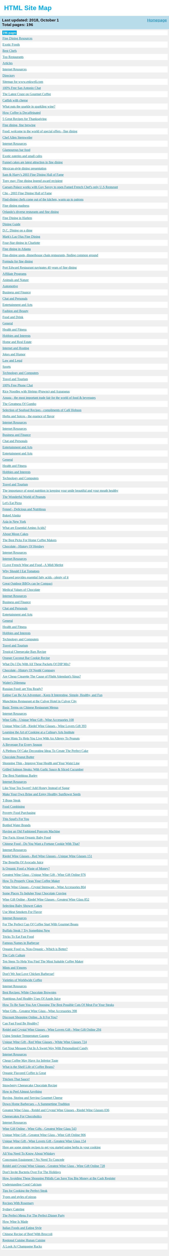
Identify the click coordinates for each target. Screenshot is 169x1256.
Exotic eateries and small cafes (22, 156)
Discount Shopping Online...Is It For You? (30, 1017)
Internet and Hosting (15, 348)
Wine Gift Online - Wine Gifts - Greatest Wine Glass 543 (39, 1128)
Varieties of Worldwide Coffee (22, 980)
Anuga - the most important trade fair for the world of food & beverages (49, 397)
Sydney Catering (13, 1209)
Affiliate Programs (14, 273)
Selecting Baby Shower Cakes (22, 905)
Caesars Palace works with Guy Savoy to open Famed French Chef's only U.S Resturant (60, 187)
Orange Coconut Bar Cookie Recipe (26, 658)
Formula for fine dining (17, 261)
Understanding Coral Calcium (21, 1184)
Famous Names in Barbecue (20, 943)
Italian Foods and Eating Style (22, 1228)
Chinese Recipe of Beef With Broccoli (27, 1234)
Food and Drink (12, 317)
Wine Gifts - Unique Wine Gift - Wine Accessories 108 (38, 720)
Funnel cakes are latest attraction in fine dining (32, 162)
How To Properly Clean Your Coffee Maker (31, 881)
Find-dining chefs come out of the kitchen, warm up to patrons (42, 199)
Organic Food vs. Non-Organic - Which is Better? (35, 949)
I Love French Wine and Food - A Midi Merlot (32, 565)
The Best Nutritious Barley (20, 775)
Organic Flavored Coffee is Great (24, 1073)
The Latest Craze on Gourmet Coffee (26, 94)
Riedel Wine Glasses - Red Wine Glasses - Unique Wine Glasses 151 (47, 856)
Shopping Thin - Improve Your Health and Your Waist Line (41, 763)
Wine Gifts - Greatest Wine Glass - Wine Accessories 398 (39, 1011)
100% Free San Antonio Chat (21, 88)
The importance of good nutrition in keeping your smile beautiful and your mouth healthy (60, 490)
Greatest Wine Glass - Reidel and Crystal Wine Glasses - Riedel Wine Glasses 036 (55, 1110)
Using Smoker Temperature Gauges (25, 1036)
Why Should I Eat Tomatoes (20, 571)
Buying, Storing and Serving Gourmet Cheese (32, 1097)
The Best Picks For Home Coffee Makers (29, 540)
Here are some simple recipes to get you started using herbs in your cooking (51, 1147)
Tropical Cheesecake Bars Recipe (24, 651)
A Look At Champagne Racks (22, 1246)
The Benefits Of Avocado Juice (22, 862)
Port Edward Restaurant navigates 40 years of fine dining (39, 267)
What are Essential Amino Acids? (24, 527)
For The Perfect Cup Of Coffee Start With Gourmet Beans (40, 924)
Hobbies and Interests (16, 335)
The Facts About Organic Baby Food (26, 837)
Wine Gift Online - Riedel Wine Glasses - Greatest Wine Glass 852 (45, 899)
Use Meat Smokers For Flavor (22, 912)
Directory (8, 75)
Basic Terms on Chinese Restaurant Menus (30, 707)
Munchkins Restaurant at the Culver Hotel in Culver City (39, 701)
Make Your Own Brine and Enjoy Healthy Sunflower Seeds (41, 794)
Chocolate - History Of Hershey (23, 546)
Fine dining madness (15, 205)
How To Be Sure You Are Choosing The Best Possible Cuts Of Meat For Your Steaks (58, 1005)
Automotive (10, 286)
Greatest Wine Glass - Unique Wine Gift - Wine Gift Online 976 (44, 874)
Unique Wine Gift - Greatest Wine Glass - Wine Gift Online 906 (44, 1135)
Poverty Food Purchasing (18, 812)
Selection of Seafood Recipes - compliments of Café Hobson (41, 410)
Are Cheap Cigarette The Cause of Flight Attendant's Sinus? (41, 676)
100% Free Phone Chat (17, 385)
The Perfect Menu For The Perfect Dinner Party (33, 1215)
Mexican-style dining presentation (24, 168)
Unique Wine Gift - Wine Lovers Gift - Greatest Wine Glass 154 (44, 1141)
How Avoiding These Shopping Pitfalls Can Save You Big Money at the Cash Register (58, 1178)
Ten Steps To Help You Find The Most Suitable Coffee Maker (42, 961)
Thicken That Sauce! (16, 1079)
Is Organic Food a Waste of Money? (26, 868)
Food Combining (13, 806)
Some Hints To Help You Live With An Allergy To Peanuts (41, 738)
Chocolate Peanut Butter (18, 757)
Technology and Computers (20, 373)
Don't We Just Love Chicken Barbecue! (28, 974)
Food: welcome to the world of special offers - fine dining (39, 131)
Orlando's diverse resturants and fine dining (30, 212)
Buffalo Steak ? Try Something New (26, 930)
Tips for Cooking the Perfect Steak (24, 1190)
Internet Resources (14, 69)
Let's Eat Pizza (12, 503)
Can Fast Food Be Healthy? (20, 1023)
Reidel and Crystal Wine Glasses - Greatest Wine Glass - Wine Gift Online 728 (53, 1166)
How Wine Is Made (15, 1221)
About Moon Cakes (15, 534)
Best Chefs (9, 50)
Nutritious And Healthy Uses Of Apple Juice (31, 998)
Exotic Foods (11, 44)
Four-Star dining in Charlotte (21, 243)
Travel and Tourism (15, 379)
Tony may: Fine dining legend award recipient (32, 181)
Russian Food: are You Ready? (22, 689)
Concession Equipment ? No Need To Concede (33, 1159)
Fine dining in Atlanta (16, 249)
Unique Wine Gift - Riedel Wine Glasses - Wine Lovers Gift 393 (44, 726)
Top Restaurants (12, 57)
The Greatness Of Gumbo (19, 404)
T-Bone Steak (11, 800)
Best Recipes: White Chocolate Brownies (29, 992)
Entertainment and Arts (17, 304)
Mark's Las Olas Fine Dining (21, 236)
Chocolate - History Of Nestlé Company (28, 670)
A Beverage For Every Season (22, 744)
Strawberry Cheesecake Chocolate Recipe (29, 1085)
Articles (7, 63)
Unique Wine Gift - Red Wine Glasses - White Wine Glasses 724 (44, 1042)
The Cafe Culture (13, 955)
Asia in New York (14, 521)
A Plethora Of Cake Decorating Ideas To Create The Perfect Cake (45, 751)
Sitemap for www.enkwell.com (22, 81)
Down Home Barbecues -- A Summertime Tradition (36, 1104)
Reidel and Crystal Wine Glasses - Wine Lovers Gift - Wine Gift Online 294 (51, 1029)
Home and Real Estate (17, 342)
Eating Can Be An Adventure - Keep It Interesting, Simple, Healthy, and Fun (52, 695)
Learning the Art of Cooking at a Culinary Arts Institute (38, 732)
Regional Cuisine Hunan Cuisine (23, 1240)
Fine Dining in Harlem (17, 218)
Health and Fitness (14, 329)
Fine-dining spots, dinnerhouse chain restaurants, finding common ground (50, 255)
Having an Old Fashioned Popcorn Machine (31, 831)
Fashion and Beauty (15, 311)
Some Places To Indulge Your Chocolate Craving (34, 893)
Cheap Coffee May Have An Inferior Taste (30, 1060)
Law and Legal (12, 360)
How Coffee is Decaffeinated (21, 112)
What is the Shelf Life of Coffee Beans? (28, 1066)
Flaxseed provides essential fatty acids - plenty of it (35, 577)
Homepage (157, 20)
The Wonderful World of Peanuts (24, 497)
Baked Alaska (11, 515)
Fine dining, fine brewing (18, 125)
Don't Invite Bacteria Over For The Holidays (31, 1172)
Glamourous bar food (16, 150)
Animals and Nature (15, 280)
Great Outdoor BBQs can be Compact (27, 583)
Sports (6, 366)
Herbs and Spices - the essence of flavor (28, 416)
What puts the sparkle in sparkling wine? (28, 106)
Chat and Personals (14, 298)
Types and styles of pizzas (19, 1197)
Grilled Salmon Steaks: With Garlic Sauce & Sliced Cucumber (42, 769)
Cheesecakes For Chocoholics (22, 1116)
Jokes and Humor (13, 354)
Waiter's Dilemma (14, 682)
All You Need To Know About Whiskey (28, 1153)
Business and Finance (16, 292)
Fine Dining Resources (17, 38)
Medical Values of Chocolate (21, 589)
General (7, 323)
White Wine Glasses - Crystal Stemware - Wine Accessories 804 (44, 887)
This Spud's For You (15, 819)
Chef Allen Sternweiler (17, 137)
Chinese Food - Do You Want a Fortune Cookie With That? (41, 843)
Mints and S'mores (14, 967)
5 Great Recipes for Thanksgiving (24, 119)
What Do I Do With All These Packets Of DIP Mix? (36, 664)
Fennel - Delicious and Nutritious (24, 509)
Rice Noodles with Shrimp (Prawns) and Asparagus (36, 391)
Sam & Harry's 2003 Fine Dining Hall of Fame (33, 174)
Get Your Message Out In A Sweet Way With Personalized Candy (45, 1048)
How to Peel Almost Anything (22, 1091)
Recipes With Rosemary (18, 1203)
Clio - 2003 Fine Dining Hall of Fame (27, 193)
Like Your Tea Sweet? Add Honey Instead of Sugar (35, 788)
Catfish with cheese (15, 100)
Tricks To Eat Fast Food (18, 936)
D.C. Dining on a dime (17, 230)
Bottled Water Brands (16, 825)
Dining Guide (11, 224)
